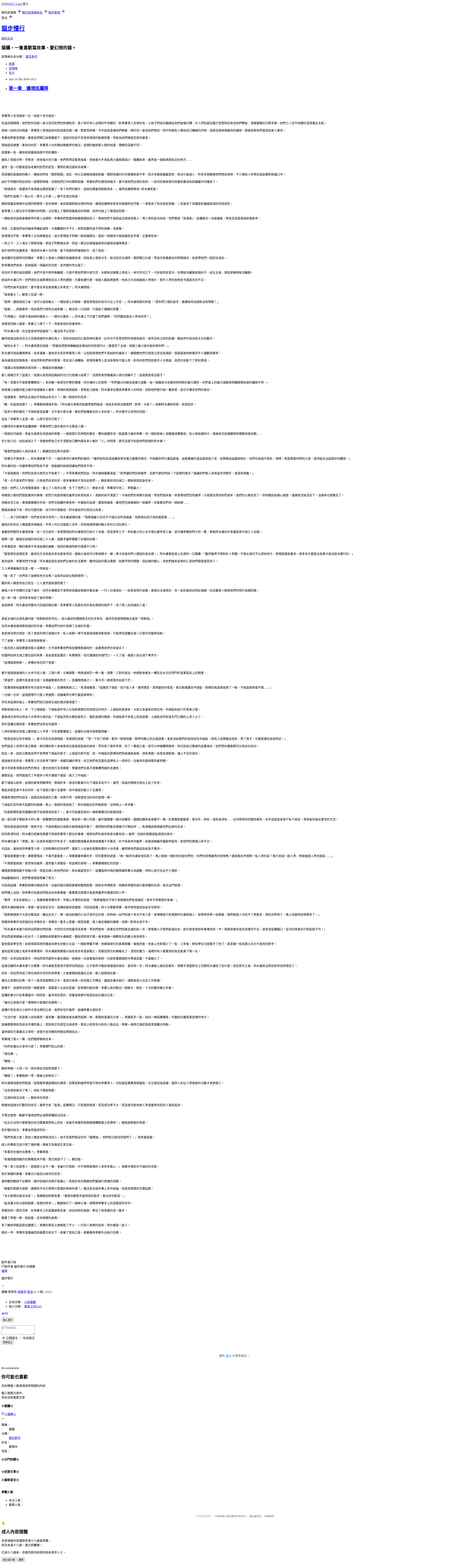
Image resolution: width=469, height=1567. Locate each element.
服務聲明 (269, 1516)
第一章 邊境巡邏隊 (28, 88)
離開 (21, 1559)
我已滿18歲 (9, 1559)
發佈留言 (7, 1342)
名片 (12, 72)
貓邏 (4, 1271)
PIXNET (207, 1516)
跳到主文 (7, 38)
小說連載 (30, 1302)
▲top (4, 1312)
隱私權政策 (255, 1516)
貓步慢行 (13, 28)
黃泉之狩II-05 (33, 1306)
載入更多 (7, 1320)
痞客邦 (22, 1291)
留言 (30, 1291)
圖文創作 (31, 56)
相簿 (12, 64)
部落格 (13, 68)
